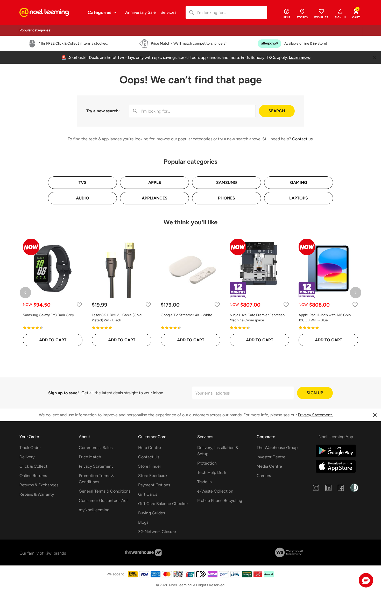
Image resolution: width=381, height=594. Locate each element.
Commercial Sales (95, 447)
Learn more (300, 57)
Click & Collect (33, 466)
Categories (100, 12)
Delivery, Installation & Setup (217, 450)
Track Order (30, 447)
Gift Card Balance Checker (163, 503)
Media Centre (269, 466)
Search (277, 110)
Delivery (26, 456)
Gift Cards (147, 494)
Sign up (315, 392)
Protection (207, 463)
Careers (264, 475)
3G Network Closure (157, 531)
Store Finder (149, 466)
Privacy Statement (96, 466)
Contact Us (148, 456)
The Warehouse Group (277, 447)
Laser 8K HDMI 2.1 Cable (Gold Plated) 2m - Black (117, 317)
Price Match (90, 456)
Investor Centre (271, 456)
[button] (340, 13)
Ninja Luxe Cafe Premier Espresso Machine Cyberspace (257, 317)
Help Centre (149, 447)
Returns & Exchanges (38, 484)
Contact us (302, 138)
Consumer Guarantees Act (103, 500)
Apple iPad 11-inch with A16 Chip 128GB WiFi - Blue (325, 317)
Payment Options (154, 484)
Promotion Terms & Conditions (96, 478)
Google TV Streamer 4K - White (186, 315)
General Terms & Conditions (104, 491)
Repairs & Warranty (36, 494)
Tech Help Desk (211, 472)
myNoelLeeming (94, 509)
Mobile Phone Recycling (219, 500)
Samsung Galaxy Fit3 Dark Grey (48, 315)
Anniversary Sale (140, 12)
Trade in (204, 481)
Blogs (143, 522)
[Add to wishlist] (79, 304)
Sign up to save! (63, 392)
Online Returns (33, 475)
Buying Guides (151, 512)
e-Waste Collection (215, 491)
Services (168, 12)
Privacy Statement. (315, 414)
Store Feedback (152, 475)
